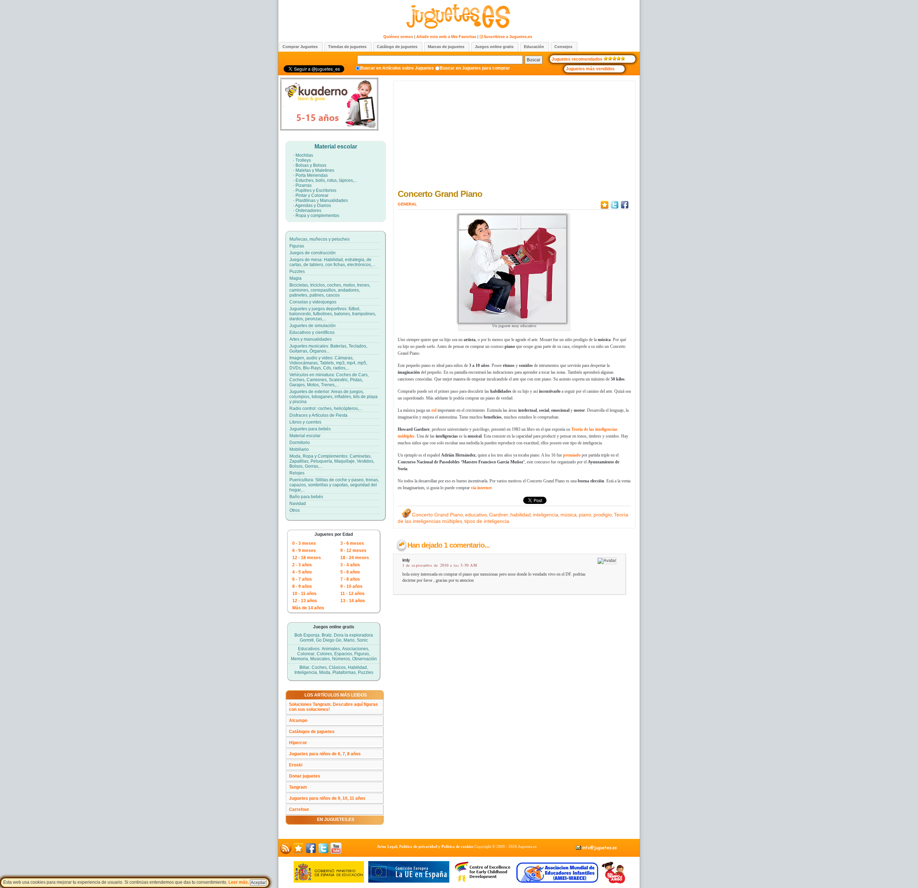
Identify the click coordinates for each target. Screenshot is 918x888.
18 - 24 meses (354, 557)
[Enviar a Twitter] (615, 208)
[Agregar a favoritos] (605, 208)
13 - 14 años (352, 600)
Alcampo (298, 720)
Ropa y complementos (317, 215)
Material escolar (335, 146)
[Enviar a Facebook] (625, 208)
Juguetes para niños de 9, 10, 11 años (327, 798)
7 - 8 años (350, 579)
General (407, 204)
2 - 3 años (302, 564)
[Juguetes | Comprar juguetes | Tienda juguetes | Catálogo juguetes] (457, 27)
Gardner (498, 515)
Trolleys (303, 160)
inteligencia (545, 515)
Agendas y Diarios (313, 205)
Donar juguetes (304, 776)
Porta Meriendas (311, 175)
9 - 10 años (351, 586)
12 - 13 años (304, 600)
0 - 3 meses (304, 543)
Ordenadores (308, 210)
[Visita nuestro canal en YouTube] (336, 852)
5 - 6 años (350, 572)
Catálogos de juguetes (312, 731)
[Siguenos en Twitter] (323, 852)
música (568, 515)
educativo (476, 515)
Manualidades (334, 200)
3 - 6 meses (352, 543)
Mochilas (304, 155)
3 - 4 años (350, 564)
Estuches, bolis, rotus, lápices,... (326, 180)
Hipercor (298, 742)
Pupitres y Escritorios (315, 190)
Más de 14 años (308, 607)
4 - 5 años (302, 572)
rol (433, 410)
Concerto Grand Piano (440, 194)
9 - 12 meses (353, 550)
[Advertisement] (514, 136)
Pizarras (303, 185)
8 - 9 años (302, 586)
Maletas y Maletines (314, 170)
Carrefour (299, 809)
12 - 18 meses (306, 557)
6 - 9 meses (304, 550)
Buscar (533, 59)
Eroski (295, 764)
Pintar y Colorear (311, 195)
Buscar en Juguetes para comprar (475, 68)
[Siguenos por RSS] (286, 852)
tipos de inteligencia (486, 521)
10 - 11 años (304, 593)
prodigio (602, 515)
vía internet (481, 487)
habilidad (520, 515)
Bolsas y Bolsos (310, 165)
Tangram (298, 787)
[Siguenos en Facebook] (311, 852)
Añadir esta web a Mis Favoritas (446, 36)
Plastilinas (305, 200)
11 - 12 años (352, 593)
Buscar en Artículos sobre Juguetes (397, 68)
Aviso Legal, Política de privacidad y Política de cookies (425, 846)
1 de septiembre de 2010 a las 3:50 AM (439, 565)
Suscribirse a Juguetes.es (508, 36)
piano (585, 515)
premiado (572, 455)
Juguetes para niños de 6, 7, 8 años (325, 753)
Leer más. (239, 882)
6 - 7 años (302, 579)
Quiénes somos (398, 36)
